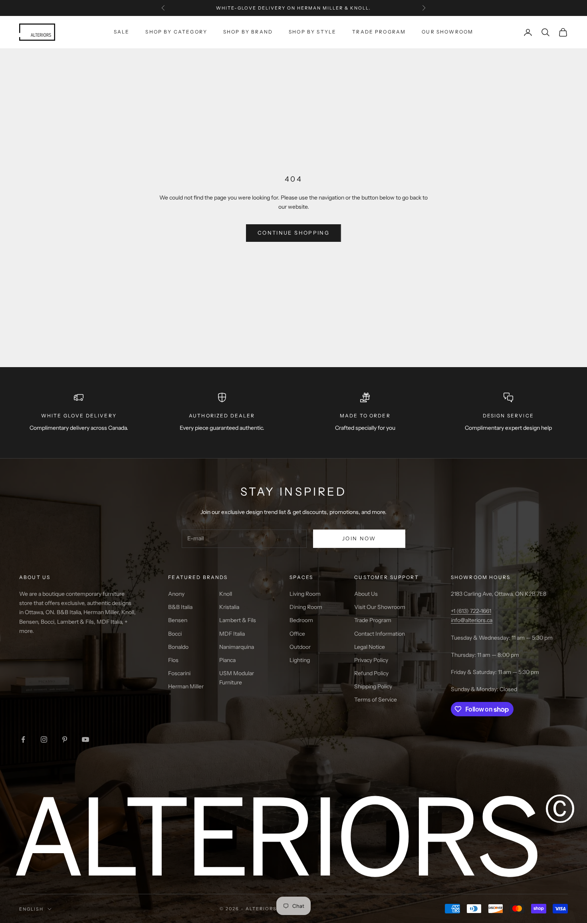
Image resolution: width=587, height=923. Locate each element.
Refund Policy (371, 673)
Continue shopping (293, 232)
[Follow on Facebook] (23, 739)
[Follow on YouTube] (85, 739)
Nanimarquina (236, 646)
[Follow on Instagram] (44, 739)
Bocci (175, 633)
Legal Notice (369, 646)
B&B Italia (180, 607)
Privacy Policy (371, 660)
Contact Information (379, 633)
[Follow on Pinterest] (65, 739)
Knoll (225, 593)
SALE (122, 32)
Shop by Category (176, 32)
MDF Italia (232, 633)
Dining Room (306, 607)
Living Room (305, 593)
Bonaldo (178, 646)
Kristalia (229, 607)
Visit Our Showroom (379, 607)
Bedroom (301, 620)
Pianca (227, 660)
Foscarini (179, 673)
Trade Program (379, 32)
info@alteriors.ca (471, 620)
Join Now (359, 538)
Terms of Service (375, 699)
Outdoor (300, 646)
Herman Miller (186, 686)
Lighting (300, 660)
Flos (173, 660)
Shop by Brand (248, 32)
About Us (366, 593)
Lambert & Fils (237, 620)
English (31, 909)
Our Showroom (447, 32)
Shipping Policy (373, 686)
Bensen (177, 620)
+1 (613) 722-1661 (471, 611)
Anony (176, 593)
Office (297, 633)
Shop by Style (312, 32)
